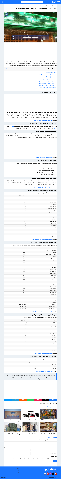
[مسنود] (50, 470)
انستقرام (12, 126)
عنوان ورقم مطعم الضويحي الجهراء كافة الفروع (43, 120)
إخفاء (6, 69)
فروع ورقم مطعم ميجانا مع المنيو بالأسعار (44, 157)
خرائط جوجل (47, 166)
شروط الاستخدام (16, 472)
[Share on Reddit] (23, 399)
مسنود (59, 477)
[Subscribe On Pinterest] (48, 473)
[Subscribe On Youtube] (56, 473)
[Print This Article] (8, 399)
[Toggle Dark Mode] (2, 2)
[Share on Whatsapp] (30, 399)
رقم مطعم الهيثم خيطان (50, 72)
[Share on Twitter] (45, 399)
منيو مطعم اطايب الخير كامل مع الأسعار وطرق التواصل (41, 239)
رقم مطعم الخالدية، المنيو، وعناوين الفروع (44, 371)
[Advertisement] (30, 52)
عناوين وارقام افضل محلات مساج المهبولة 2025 (48, 433)
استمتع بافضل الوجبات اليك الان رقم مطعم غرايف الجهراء (41, 187)
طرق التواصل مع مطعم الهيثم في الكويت (47, 74)
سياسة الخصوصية (16, 474)
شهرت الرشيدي (54, 11)
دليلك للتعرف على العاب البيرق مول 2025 (48, 420)
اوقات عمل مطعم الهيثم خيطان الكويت (47, 80)
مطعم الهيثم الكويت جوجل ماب (49, 78)
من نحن (18, 468)
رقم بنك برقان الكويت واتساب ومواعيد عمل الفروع (13, 433)
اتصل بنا (18, 470)
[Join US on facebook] (45, 473)
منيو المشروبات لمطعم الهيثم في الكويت (47, 85)
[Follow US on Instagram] (50, 473)
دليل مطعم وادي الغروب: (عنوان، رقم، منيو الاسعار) (42, 311)
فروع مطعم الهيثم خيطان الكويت (49, 76)
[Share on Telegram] (15, 399)
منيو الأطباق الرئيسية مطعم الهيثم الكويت (47, 83)
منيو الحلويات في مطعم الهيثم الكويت (48, 87)
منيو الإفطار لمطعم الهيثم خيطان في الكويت (46, 82)
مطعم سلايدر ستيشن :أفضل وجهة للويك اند (43, 353)
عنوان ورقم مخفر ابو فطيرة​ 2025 (32, 433)
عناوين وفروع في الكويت (43, 5)
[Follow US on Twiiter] (53, 473)
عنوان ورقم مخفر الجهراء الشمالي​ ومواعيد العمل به (13, 420)
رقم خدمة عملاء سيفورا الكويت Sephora (31, 420)
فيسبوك (55, 128)
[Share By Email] (38, 399)
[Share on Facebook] (53, 399)
